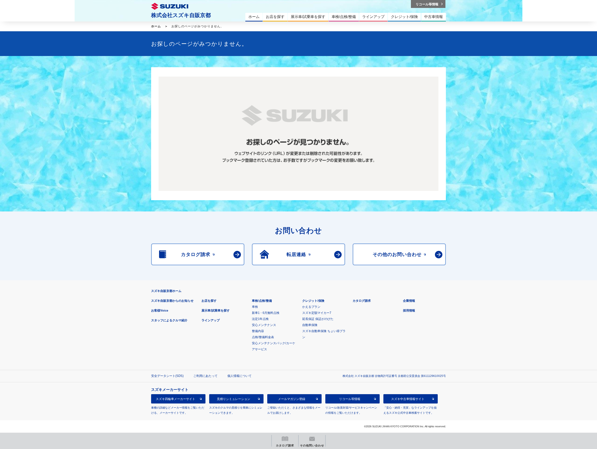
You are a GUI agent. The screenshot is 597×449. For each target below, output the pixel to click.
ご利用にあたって (205, 376)
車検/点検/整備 (262, 300)
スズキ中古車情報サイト (407, 399)
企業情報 (409, 300)
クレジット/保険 (313, 300)
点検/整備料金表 (263, 337)
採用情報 (409, 310)
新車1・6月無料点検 (265, 313)
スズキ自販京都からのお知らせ (172, 300)
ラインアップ (210, 320)
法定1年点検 (260, 319)
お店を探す (209, 300)
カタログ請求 (362, 300)
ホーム (156, 26)
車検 (255, 307)
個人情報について (239, 376)
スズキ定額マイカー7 (316, 313)
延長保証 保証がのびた (317, 319)
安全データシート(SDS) (167, 376)
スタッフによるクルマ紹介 (169, 320)
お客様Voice (159, 310)
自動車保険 (309, 325)
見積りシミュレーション (233, 399)
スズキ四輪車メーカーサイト (175, 399)
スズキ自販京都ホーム (166, 291)
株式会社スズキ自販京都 (181, 15)
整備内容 (258, 331)
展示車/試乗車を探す (215, 310)
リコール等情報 (349, 399)
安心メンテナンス (264, 325)
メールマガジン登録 (291, 399)
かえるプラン (311, 307)
